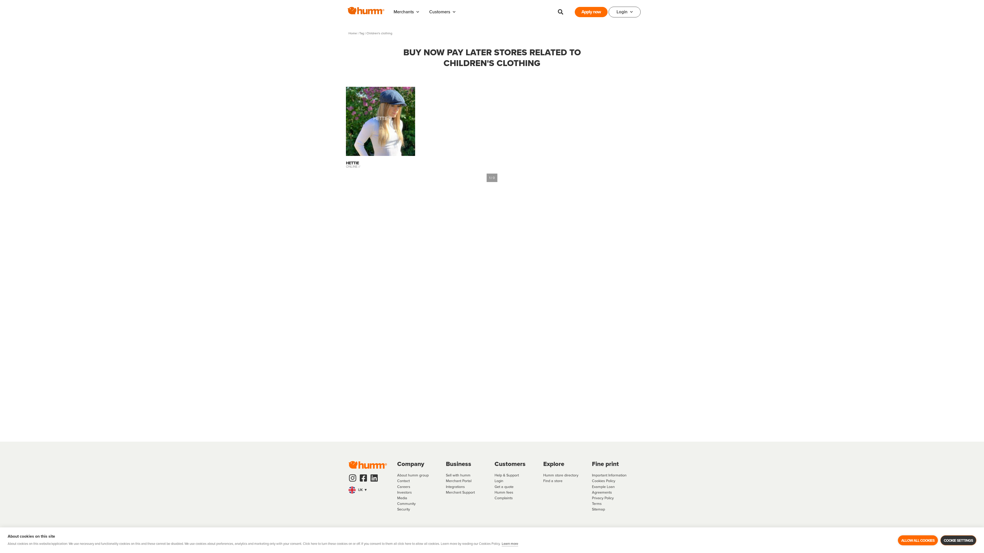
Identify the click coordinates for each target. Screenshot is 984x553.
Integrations (455, 487)
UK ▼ (362, 490)
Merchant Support (460, 492)
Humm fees (504, 492)
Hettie (380, 119)
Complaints (504, 498)
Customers (439, 12)
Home (352, 33)
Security (403, 509)
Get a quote (504, 487)
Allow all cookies (918, 540)
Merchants (404, 12)
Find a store (552, 481)
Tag (361, 33)
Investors (404, 492)
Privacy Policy (603, 498)
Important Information (609, 475)
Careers (403, 487)
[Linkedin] (374, 478)
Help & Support (507, 475)
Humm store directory (560, 475)
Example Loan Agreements (603, 489)
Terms (597, 503)
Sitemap (598, 509)
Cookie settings (958, 540)
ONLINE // (353, 166)
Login (622, 12)
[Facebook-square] (363, 478)
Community (406, 503)
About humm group (413, 475)
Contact (403, 481)
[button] (560, 12)
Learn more (510, 543)
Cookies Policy (603, 481)
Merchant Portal (458, 481)
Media (402, 498)
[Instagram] (352, 478)
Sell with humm (458, 475)
